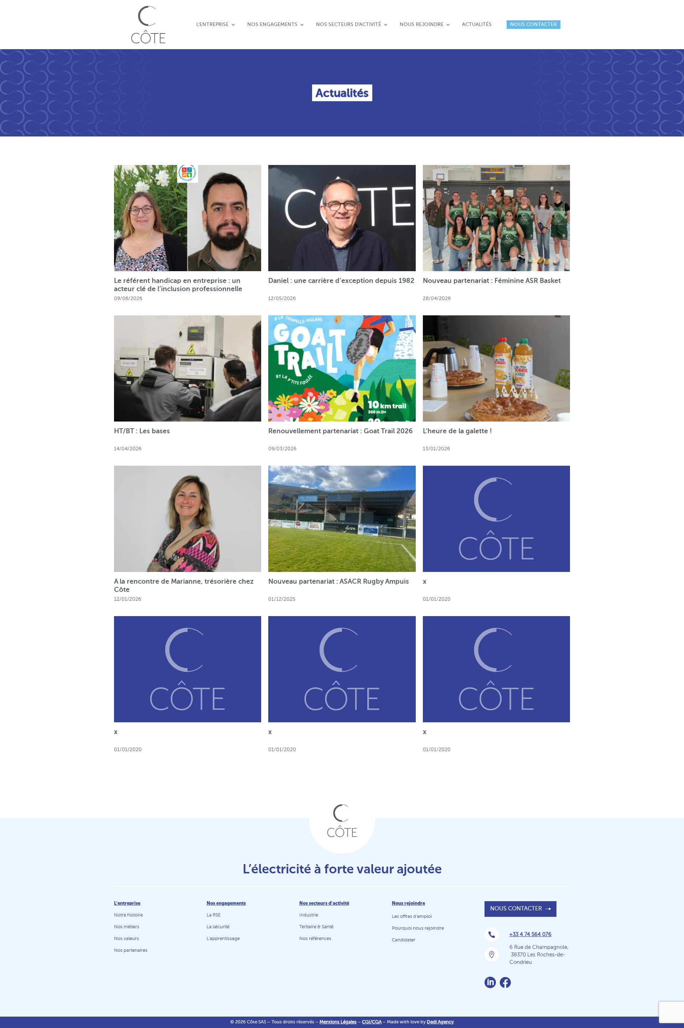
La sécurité (218, 927)
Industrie (308, 915)
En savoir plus (183, 215)
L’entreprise (212, 24)
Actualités (477, 24)
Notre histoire (128, 915)
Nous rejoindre (422, 24)
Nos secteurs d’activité (348, 24)
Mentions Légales (338, 1022)
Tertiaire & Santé (316, 927)
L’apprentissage (223, 938)
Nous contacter (533, 24)
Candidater (403, 940)
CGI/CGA (372, 1022)
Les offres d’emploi (412, 916)
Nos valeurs (126, 938)
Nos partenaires (130, 950)
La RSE (214, 915)
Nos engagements (272, 24)
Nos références (315, 938)
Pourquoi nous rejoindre (418, 928)
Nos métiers (126, 927)
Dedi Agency (440, 1022)
